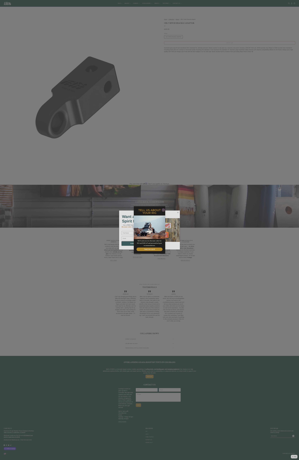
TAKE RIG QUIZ (149, 249)
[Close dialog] (163, 210)
